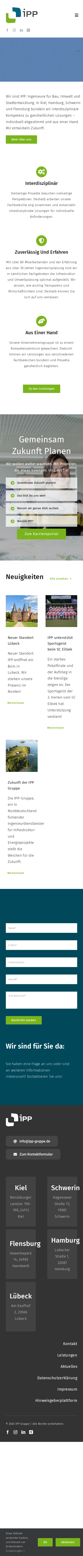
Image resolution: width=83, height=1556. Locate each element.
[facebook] (7, 30)
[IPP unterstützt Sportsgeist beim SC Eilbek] (61, 611)
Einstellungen (14, 1550)
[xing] (28, 30)
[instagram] (14, 30)
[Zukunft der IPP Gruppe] (22, 756)
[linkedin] (21, 30)
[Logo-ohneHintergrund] (22, 9)
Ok (45, 1542)
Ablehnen (68, 1542)
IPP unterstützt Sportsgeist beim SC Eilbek (60, 643)
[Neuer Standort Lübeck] (22, 611)
